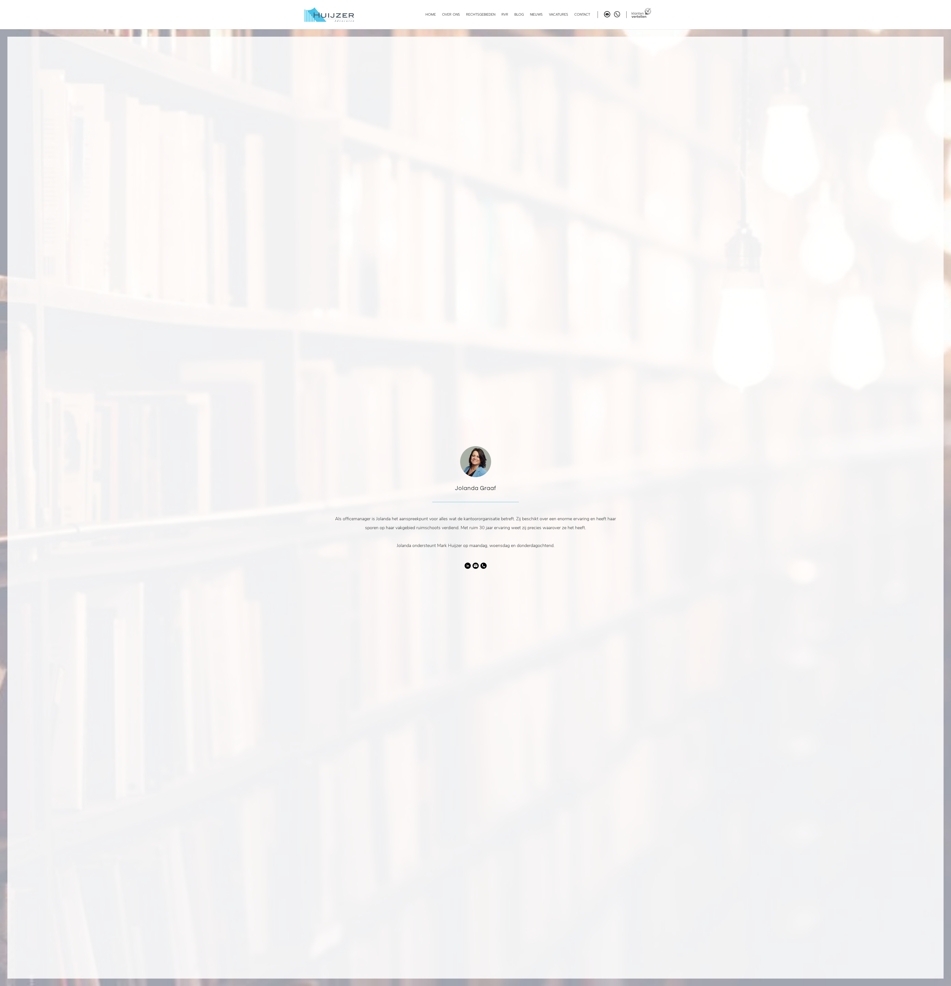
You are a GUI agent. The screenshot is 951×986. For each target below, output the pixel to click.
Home (430, 14)
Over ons (451, 14)
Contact (582, 14)
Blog (519, 14)
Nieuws (536, 14)
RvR (505, 14)
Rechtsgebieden (480, 14)
